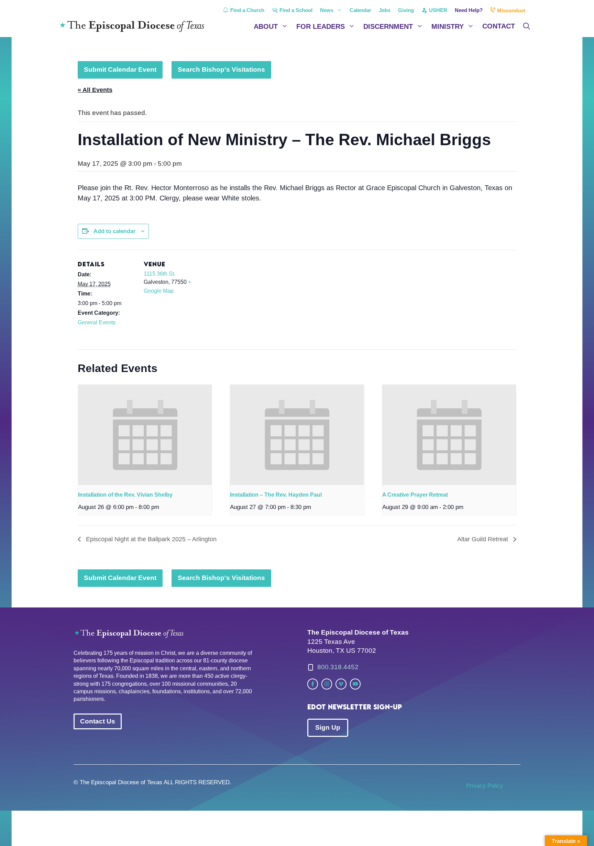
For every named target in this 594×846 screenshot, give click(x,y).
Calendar (360, 10)
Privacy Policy (484, 786)
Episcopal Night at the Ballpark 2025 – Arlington (150, 539)
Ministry (447, 26)
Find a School (295, 10)
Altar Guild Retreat (483, 539)
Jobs (384, 10)
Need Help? (469, 10)
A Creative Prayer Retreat (415, 495)
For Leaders (320, 26)
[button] (526, 26)
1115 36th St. (159, 274)
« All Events (95, 89)
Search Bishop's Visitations (221, 69)
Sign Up (327, 727)
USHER (437, 10)
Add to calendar (114, 231)
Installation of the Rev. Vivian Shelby (125, 495)
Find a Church (246, 10)
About (266, 26)
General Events (97, 322)
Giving (406, 10)
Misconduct (510, 10)
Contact (498, 26)
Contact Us (97, 721)
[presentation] (145, 435)
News (326, 10)
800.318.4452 (338, 667)
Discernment (388, 26)
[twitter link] (312, 684)
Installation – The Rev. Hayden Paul (276, 495)
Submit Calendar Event (120, 69)
